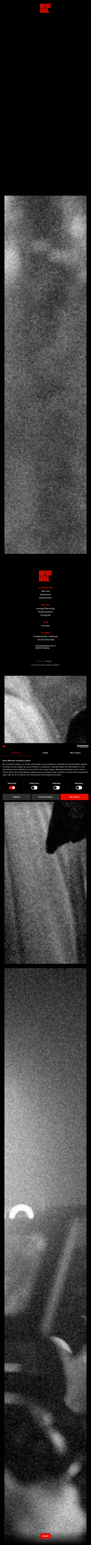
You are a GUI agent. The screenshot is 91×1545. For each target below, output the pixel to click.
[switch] (34, 787)
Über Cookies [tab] (75, 753)
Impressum (45, 594)
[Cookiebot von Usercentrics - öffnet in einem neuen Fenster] (78, 746)
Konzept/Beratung (46, 608)
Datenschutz (45, 598)
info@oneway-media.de (45, 636)
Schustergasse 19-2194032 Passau (46, 647)
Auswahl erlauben (45, 797)
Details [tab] (45, 753)
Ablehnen (16, 797)
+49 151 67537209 (45, 640)
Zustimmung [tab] (16, 753)
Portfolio (45, 626)
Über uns (45, 591)
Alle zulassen (74, 797)
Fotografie (45, 615)
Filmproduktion (45, 612)
